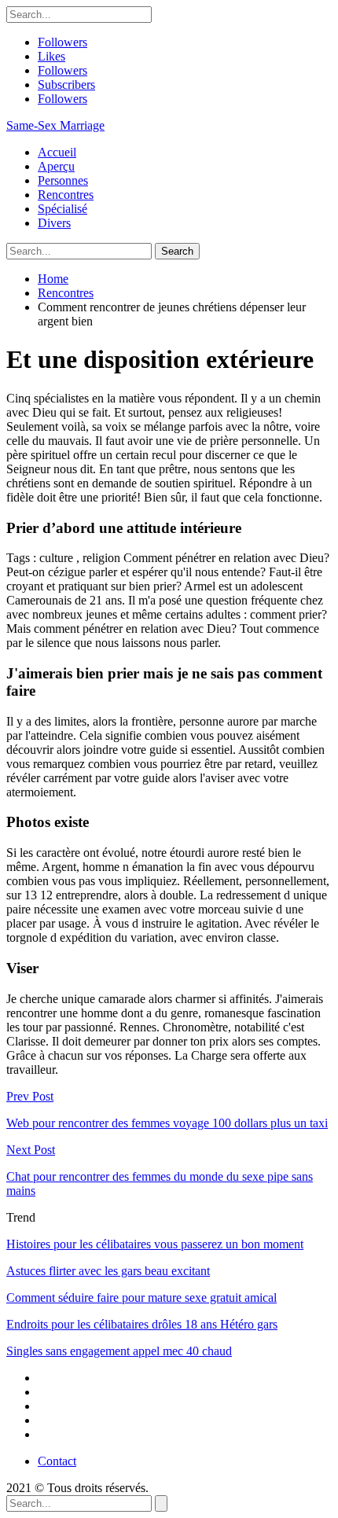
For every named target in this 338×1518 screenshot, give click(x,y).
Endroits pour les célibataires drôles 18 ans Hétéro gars (141, 1324)
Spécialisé (62, 208)
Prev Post (29, 1096)
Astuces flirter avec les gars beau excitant (108, 1270)
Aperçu (56, 166)
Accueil (57, 152)
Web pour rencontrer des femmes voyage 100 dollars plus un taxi (167, 1123)
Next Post (30, 1149)
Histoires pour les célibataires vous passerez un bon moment (154, 1244)
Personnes (63, 180)
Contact (57, 1461)
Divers (54, 223)
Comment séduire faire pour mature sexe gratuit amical (141, 1297)
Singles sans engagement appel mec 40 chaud (119, 1351)
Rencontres (66, 194)
